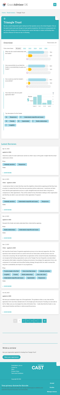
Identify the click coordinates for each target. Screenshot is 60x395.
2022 (24, 48)
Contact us (14, 367)
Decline (52, 387)
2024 (35, 48)
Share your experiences (11, 357)
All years (18, 48)
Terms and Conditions (17, 373)
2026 (45, 48)
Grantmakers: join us (16, 365)
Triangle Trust (20, 12)
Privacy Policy (15, 371)
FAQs (12, 369)
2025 (40, 48)
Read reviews (11, 12)
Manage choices (52, 391)
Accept (52, 383)
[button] (55, 4)
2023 (30, 48)
